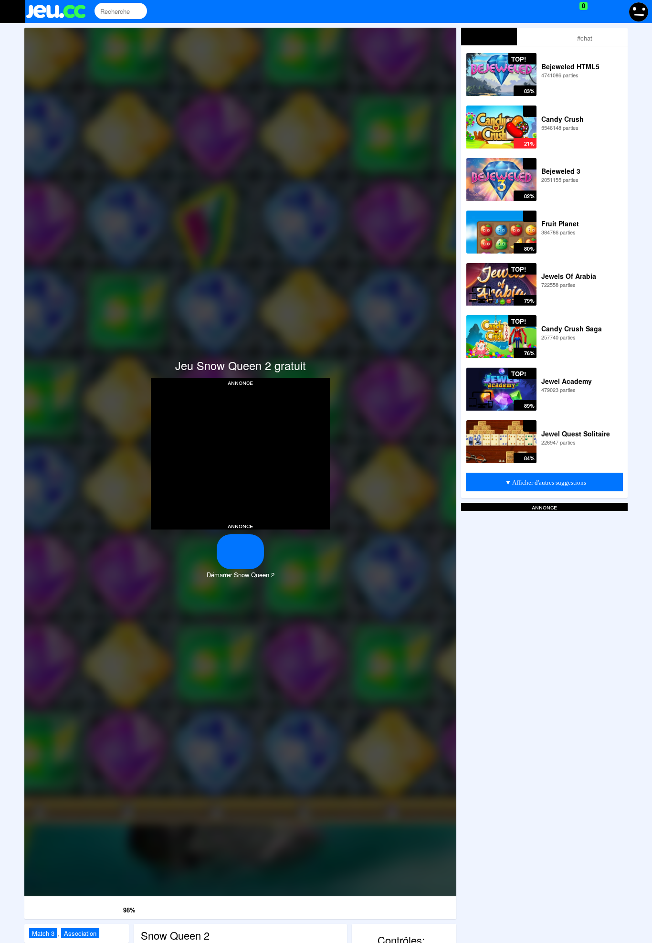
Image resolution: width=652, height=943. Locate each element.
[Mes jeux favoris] (559, 11)
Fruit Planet (560, 223)
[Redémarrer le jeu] (55, 906)
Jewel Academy (566, 381)
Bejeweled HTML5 (570, 66)
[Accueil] (60, 11)
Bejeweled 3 (560, 171)
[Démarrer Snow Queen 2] (240, 551)
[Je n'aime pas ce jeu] (101, 908)
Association (80, 933)
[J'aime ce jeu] (115, 907)
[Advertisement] (240, 453)
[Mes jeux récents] (540, 11)
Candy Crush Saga (571, 328)
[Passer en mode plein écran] (425, 906)
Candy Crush (562, 119)
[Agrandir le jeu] (364, 906)
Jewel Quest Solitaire (575, 433)
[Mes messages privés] (597, 11)
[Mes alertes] (615, 11)
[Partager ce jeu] (302, 906)
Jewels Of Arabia (568, 276)
